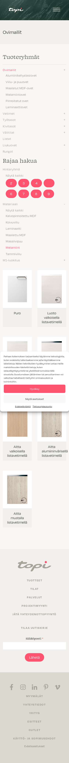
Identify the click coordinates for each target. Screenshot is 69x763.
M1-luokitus (11, 260)
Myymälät (34, 696)
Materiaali (10, 204)
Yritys (34, 713)
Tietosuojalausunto (42, 406)
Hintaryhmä (11, 169)
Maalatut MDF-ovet (19, 88)
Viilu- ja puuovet (17, 82)
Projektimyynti (34, 605)
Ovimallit (9, 70)
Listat (7, 139)
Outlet (34, 730)
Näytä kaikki (15, 175)
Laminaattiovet (16, 107)
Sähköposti (34, 638)
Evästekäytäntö (23, 406)
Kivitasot (9, 126)
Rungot (8, 151)
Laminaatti (13, 228)
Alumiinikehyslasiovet (21, 75)
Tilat (34, 588)
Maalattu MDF (16, 235)
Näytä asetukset (34, 398)
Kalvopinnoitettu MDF (21, 216)
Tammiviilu (13, 254)
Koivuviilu (12, 222)
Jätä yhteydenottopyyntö (34, 614)
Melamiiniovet (16, 94)
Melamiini (13, 247)
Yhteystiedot (34, 704)
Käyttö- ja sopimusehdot (34, 738)
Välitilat (8, 132)
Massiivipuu (14, 241)
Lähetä (34, 657)
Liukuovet (10, 145)
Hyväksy (34, 388)
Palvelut (34, 597)
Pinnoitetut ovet (17, 101)
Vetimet (9, 113)
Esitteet (34, 721)
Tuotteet (34, 580)
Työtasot (9, 120)
